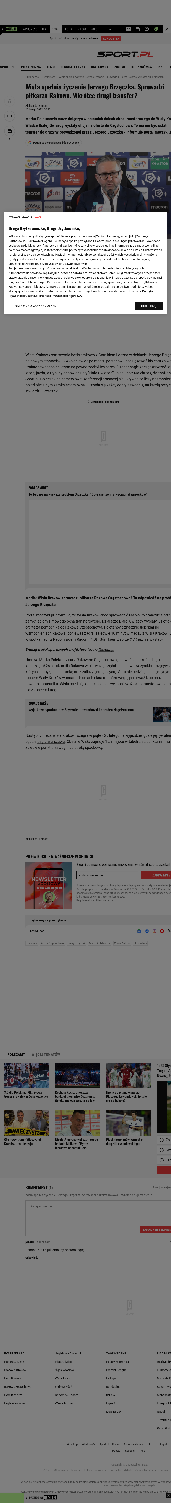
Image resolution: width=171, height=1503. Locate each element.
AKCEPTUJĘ (148, 306)
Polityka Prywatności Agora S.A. (61, 296)
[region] (85, 263)
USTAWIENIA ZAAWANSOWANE (35, 306)
